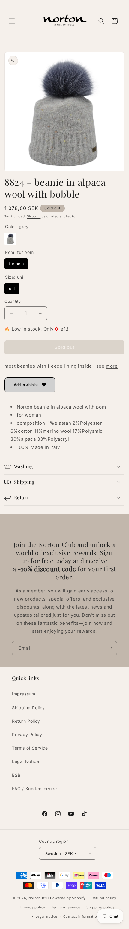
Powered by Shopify (68, 898)
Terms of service (65, 907)
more (112, 366)
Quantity (12, 301)
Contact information (81, 916)
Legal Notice (25, 761)
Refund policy (104, 898)
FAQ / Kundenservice (34, 788)
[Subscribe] (110, 648)
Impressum (23, 693)
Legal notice (46, 916)
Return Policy (26, 721)
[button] (12, 20)
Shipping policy (100, 907)
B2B (16, 775)
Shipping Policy (28, 707)
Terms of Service (30, 747)
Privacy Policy (27, 734)
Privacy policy (32, 907)
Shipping (34, 216)
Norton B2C (38, 898)
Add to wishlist (26, 385)
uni (12, 287)
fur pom (16, 262)
